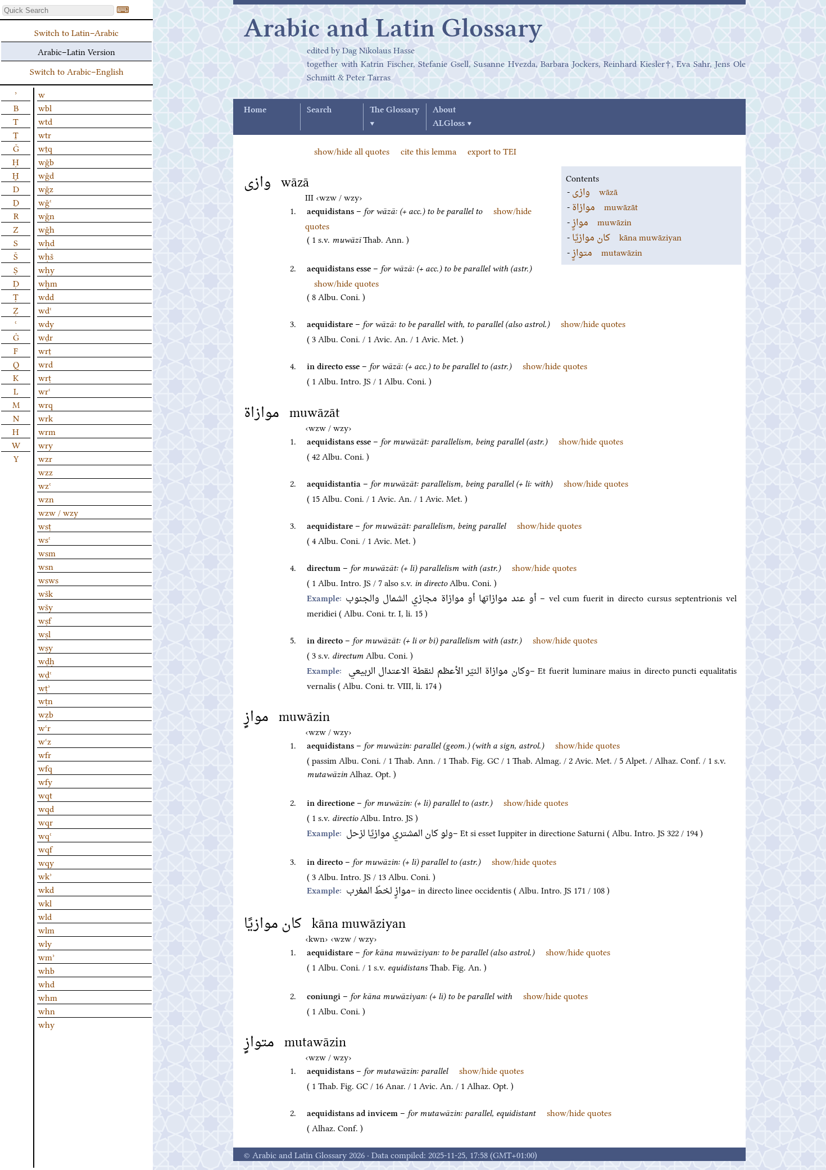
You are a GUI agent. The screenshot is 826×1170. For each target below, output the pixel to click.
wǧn (46, 215)
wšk (45, 593)
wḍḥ (46, 660)
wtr (44, 134)
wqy (46, 862)
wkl (45, 902)
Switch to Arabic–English (77, 71)
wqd (46, 808)
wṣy (45, 647)
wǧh (46, 229)
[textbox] (58, 10)
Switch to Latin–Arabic (76, 32)
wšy (45, 606)
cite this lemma (428, 150)
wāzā (595, 191)
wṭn (45, 700)
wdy (46, 323)
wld (45, 916)
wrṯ (44, 350)
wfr (44, 754)
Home (255, 110)
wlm (46, 929)
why (46, 1024)
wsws (48, 579)
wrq (45, 404)
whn (46, 1010)
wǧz (45, 188)
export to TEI (492, 150)
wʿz (44, 740)
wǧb (46, 161)
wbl (45, 107)
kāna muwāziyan (627, 236)
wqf (45, 848)
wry (45, 444)
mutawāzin (607, 252)
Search (319, 110)
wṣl (44, 633)
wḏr (45, 336)
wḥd (46, 242)
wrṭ (44, 377)
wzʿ (44, 485)
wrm (47, 431)
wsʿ (44, 539)
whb (46, 970)
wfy (45, 781)
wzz (45, 471)
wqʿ (45, 835)
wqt (45, 794)
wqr (45, 821)
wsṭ (44, 525)
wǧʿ (45, 202)
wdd (46, 296)
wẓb (45, 714)
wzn (46, 498)
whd (46, 983)
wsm (47, 552)
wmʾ (46, 956)
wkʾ (45, 875)
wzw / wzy (58, 512)
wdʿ (45, 309)
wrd (45, 363)
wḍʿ (45, 674)
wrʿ (44, 390)
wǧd (46, 175)
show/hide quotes (346, 282)
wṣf (44, 620)
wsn (45, 566)
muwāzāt (605, 206)
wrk (45, 417)
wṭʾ (44, 687)
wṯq (45, 148)
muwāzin (602, 221)
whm (47, 997)
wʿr (44, 727)
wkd (46, 889)
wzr (45, 458)
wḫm (47, 282)
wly (45, 943)
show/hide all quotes (351, 150)
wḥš (45, 256)
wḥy (46, 269)
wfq (45, 767)
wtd (45, 121)
